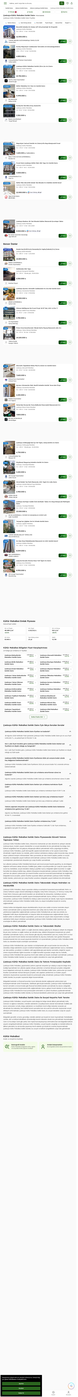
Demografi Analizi (18, 1045)
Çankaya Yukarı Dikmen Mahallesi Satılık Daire (14, 683)
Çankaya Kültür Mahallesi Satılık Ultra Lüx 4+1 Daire (34, 66)
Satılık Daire (9, 8)
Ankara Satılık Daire (21, 8)
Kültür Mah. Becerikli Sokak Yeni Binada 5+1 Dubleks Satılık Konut (39, 183)
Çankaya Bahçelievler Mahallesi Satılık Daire (13, 656)
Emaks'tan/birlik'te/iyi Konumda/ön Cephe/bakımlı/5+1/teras (37, 249)
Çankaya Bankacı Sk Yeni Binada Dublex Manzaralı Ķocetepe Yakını (39, 221)
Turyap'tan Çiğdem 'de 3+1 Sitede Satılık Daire (32, 521)
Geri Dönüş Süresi (26, 23)
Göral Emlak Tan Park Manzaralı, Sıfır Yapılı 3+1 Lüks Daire (36, 482)
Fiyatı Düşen (49, 23)
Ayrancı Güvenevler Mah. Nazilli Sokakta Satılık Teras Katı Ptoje (38, 385)
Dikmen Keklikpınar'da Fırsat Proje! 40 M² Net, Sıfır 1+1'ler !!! (37, 308)
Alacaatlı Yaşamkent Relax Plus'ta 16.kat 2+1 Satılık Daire (36, 365)
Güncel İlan (58, 23)
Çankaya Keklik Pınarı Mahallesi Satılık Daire (13, 704)
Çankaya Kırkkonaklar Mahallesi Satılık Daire (13, 690)
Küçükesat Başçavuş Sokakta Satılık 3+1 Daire (32, 462)
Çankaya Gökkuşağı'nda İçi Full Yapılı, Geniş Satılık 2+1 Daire (37, 442)
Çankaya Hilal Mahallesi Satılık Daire (49, 710)
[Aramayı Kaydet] (68, 3)
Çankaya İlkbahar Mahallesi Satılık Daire (50, 677)
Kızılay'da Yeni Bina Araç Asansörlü (28, 105)
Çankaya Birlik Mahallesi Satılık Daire (14, 663)
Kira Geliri (39, 23)
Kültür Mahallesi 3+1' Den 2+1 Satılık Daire (30, 86)
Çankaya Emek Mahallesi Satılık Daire (14, 670)
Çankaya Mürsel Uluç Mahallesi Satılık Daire (48, 704)
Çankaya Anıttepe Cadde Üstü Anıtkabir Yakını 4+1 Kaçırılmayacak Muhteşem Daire (43, 502)
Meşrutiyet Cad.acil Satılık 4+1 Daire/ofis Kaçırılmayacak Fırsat (38, 143)
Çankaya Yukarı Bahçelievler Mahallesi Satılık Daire (15, 677)
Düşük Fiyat (68, 23)
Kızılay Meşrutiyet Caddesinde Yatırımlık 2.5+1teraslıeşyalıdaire (38, 46)
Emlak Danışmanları (54, 1045)
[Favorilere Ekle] (70, 41)
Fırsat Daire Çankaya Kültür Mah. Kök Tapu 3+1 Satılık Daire (37, 163)
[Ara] (61, 3)
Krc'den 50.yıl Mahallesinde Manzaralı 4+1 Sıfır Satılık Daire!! (37, 541)
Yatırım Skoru (12, 23)
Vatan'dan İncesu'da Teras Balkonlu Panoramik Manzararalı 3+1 (38, 405)
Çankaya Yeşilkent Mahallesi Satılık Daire (15, 697)
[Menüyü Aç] (5, 3)
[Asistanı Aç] (71, 1386)
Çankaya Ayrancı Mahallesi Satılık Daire (50, 683)
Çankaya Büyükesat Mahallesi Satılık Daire (48, 697)
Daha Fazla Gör (37, 717)
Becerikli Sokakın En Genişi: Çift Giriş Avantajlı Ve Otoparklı (36, 27)
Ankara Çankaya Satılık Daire (39, 8)
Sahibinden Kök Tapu (23, 269)
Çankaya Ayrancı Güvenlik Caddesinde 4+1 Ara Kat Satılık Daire (38, 288)
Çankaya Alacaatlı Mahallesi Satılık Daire (50, 656)
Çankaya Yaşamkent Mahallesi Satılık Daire (13, 710)
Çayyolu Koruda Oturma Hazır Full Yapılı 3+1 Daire (33, 561)
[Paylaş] (72, 3)
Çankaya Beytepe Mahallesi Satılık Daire (50, 663)
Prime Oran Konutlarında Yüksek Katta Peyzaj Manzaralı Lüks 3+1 (38, 328)
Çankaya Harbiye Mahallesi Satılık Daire (50, 690)
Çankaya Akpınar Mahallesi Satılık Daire (50, 670)
